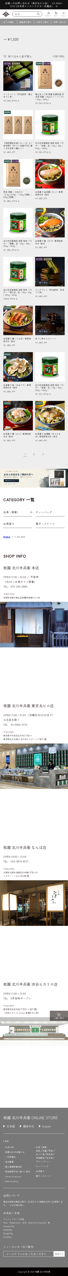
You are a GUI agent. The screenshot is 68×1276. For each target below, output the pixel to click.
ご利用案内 (10, 1156)
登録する (59, 1254)
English (46, 1126)
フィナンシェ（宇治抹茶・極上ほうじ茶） (17, 95)
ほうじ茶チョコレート (45, 338)
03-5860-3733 (19, 724)
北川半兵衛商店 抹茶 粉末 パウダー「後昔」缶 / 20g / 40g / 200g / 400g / (49, 388)
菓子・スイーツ (45, 524)
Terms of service (13, 1176)
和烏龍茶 (40, 1157)
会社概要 (9, 1161)
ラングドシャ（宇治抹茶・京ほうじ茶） (49, 291)
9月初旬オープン (21, 998)
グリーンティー (43, 1161)
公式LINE (9, 1147)
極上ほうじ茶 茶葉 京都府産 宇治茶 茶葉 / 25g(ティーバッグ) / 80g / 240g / (49, 97)
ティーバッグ (44, 512)
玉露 (44, 1150)
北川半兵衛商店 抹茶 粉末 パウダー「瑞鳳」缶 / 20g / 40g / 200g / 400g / (17, 243)
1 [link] (25, 454)
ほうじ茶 (40, 1154)
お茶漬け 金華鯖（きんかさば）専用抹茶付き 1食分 (48, 435)
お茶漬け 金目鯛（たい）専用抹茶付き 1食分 (49, 193)
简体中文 (28, 1126)
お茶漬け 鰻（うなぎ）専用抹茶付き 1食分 (17, 339)
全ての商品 (8, 22)
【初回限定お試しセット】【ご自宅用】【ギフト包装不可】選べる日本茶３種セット (17, 145)
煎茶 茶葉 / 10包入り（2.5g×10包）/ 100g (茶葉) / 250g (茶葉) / (17, 194)
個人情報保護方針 (13, 1166)
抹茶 (38, 1150)
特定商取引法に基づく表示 (17, 1171)
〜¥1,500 (19, 536)
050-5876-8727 (19, 861)
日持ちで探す (42, 22)
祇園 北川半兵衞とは (15, 1152)
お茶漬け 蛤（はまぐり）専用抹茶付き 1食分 (17, 386)
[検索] (38, 14)
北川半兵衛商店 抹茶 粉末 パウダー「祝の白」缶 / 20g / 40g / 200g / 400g (17, 292)
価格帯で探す (25, 22)
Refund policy (11, 1181)
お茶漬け (8, 524)
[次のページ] (43, 454)
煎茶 (51, 1150)
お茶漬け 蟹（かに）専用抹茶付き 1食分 (17, 435)
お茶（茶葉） (11, 512)
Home (6, 536)
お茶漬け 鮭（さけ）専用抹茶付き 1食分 (49, 242)
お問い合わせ (59, 22)
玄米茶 (49, 1157)
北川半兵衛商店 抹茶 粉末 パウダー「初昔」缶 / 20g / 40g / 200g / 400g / (49, 145)
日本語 (11, 1126)
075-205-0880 (19, 586)
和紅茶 (49, 1154)
